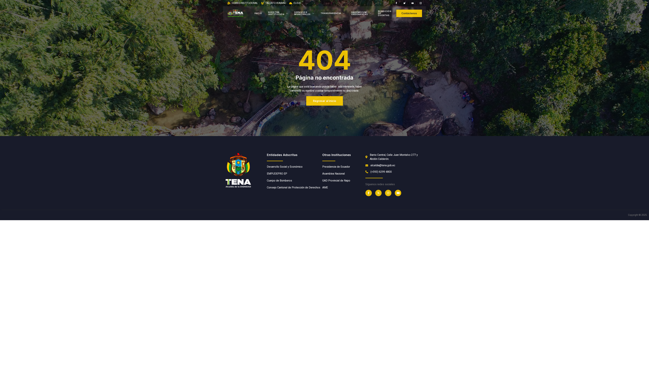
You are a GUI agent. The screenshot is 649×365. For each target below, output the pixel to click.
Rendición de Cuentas (384, 13)
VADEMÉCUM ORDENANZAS (359, 13)
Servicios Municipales (302, 13)
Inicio (258, 13)
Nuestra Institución (276, 13)
